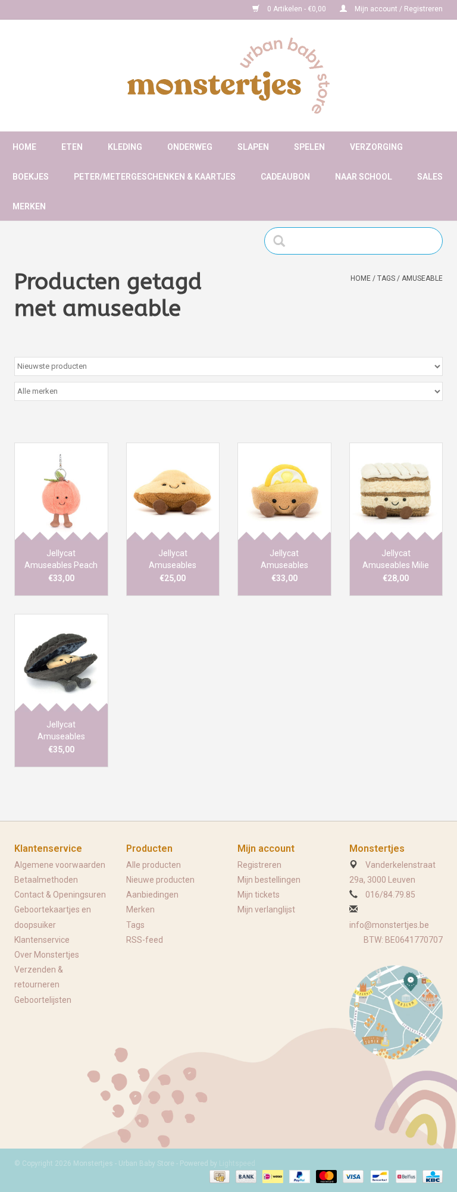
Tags (386, 278)
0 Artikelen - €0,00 (296, 9)
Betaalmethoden (46, 879)
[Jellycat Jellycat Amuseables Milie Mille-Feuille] (396, 492)
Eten (72, 147)
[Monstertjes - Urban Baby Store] (228, 75)
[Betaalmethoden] (218, 1176)
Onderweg (189, 147)
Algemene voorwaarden (59, 865)
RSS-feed (144, 940)
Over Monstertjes (46, 954)
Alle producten (153, 865)
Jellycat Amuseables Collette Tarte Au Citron (284, 559)
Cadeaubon (285, 176)
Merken (29, 206)
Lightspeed (237, 1163)
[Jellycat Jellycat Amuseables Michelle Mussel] (61, 663)
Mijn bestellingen (269, 879)
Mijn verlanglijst (266, 909)
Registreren (259, 865)
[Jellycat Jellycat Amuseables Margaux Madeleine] (173, 492)
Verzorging (376, 147)
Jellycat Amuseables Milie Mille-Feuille (395, 559)
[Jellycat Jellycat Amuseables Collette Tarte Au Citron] (284, 492)
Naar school (363, 176)
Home (24, 147)
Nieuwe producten (160, 879)
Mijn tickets (258, 894)
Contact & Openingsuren (60, 894)
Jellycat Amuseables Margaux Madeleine (173, 559)
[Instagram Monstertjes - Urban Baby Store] (65, 9)
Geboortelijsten (42, 1000)
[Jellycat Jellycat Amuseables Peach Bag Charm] (61, 492)
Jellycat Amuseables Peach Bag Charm (61, 559)
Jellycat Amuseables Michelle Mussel (61, 731)
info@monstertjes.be (389, 925)
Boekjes (30, 176)
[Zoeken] (283, 241)
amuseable (422, 278)
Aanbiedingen (152, 894)
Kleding (125, 147)
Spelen (309, 147)
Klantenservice (42, 940)
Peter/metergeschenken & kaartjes (155, 176)
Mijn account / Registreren (398, 9)
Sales (430, 176)
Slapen (253, 147)
